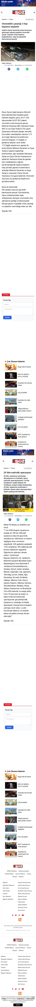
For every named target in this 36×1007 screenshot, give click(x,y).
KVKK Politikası (12, 871)
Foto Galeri (6, 888)
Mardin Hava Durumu (24, 893)
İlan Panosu (21, 910)
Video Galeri (6, 891)
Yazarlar (5, 893)
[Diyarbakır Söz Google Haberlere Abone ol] (29, 19)
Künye (29, 874)
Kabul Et (18, 1005)
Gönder (7, 317)
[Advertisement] (18, 91)
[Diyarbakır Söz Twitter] (16, 915)
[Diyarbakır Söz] (18, 12)
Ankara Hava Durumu (24, 885)
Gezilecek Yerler (22, 907)
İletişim (15, 876)
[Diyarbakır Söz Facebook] (12, 915)
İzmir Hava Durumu (23, 888)
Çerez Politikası (20, 874)
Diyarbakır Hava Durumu (25, 891)
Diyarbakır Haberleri (8, 885)
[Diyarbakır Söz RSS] (19, 919)
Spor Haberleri (7, 896)
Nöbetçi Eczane (22, 896)
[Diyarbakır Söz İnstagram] (19, 915)
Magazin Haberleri (8, 899)
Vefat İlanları (21, 902)
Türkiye (11, 19)
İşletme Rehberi (22, 904)
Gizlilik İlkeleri (9, 874)
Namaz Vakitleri (22, 899)
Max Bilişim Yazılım (25, 930)
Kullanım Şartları (24, 871)
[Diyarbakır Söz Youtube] (23, 915)
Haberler (4, 19)
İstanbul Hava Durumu (24, 882)
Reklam (21, 876)
